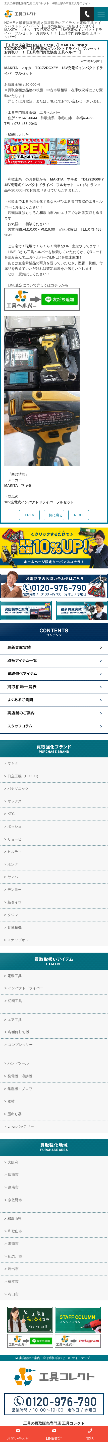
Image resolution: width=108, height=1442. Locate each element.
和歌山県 (15, 1219)
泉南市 (13, 1187)
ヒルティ (15, 852)
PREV (29, 515)
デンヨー (15, 890)
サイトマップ (81, 1358)
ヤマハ (13, 877)
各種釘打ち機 (18, 1032)
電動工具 (15, 976)
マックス (15, 801)
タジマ (13, 915)
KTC (11, 814)
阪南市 (13, 1174)
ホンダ (13, 864)
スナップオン (18, 940)
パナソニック (18, 789)
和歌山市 (15, 1231)
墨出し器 (15, 1114)
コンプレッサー (20, 1045)
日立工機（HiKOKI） (24, 776)
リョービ (15, 839)
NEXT (78, 515)
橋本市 (13, 1281)
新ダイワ (15, 902)
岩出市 (13, 1269)
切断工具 (15, 1001)
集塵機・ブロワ (20, 1089)
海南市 (13, 1244)
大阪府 (13, 1162)
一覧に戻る (54, 515)
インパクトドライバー (25, 988)
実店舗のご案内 (29, 1358)
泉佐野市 (15, 1200)
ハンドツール (18, 1063)
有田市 (13, 1294)
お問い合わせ (56, 1358)
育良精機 (15, 927)
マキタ (13, 763)
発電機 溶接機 (20, 1076)
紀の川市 (15, 1256)
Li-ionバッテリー (21, 1126)
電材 (11, 1101)
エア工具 (15, 1020)
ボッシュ (15, 826)
